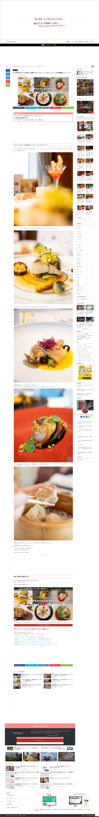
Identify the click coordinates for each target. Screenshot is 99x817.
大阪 (78, 277)
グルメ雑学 (86, 41)
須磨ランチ (79, 290)
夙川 (78, 274)
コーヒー (78, 239)
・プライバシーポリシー (10, 801)
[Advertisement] (49, 55)
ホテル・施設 (16, 671)
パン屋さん (79, 244)
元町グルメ (79, 258)
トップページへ (40, 743)
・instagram (7, 815)
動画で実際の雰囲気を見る (21, 117)
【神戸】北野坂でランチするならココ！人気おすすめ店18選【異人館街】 (88, 73)
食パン (86, 345)
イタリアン (79, 231)
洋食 (78, 282)
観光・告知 (81, 41)
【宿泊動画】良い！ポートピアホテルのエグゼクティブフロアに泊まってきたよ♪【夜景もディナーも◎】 (35, 643)
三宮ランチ (79, 255)
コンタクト (91, 41)
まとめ (76, 41)
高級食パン (79, 293)
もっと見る (84, 328)
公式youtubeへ (40, 740)
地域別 (68, 41)
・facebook (19, 815)
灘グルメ (78, 285)
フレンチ (78, 247)
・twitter (15, 815)
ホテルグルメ (80, 351)
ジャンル (72, 41)
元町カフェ (80, 353)
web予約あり (84, 349)
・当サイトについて (9, 798)
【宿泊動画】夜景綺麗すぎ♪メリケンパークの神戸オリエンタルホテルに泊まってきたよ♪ (32, 641)
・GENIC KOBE (80, 459)
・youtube (11, 815)
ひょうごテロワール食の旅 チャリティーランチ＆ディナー (29, 115)
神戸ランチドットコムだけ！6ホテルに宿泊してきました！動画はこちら (31, 119)
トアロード (80, 347)
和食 (78, 269)
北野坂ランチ (79, 263)
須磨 (90, 347)
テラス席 (85, 347)
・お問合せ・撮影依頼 (10, 795)
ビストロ (86, 351)
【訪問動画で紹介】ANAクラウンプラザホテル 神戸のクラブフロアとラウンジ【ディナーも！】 (34, 644)
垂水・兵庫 (79, 271)
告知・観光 (79, 266)
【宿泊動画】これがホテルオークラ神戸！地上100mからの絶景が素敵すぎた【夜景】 (31, 638)
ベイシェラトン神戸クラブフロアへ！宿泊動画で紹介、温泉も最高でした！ (29, 636)
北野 (90, 353)
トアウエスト (80, 345)
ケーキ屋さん (79, 236)
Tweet (8, 74)
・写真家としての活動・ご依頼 (11, 807)
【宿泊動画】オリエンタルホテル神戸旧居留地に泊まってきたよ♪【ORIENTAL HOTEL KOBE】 (33, 639)
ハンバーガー (79, 242)
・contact (23, 815)
